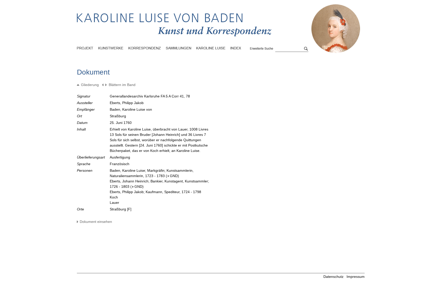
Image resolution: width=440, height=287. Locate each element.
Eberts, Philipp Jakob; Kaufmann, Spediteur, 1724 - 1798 (155, 192)
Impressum (356, 277)
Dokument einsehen (96, 222)
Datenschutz (333, 277)
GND (174, 176)
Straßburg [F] (120, 209)
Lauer (114, 202)
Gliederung (90, 85)
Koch (114, 197)
